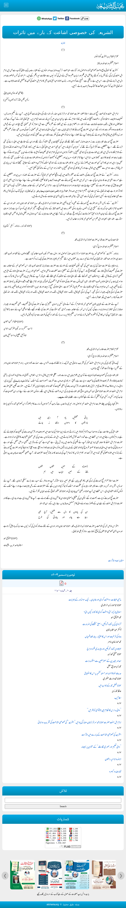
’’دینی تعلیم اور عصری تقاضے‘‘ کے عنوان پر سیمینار (101, 747)
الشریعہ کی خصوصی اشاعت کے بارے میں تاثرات (101, 735)
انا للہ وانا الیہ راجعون (113, 759)
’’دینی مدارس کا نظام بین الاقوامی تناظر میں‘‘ (104, 710)
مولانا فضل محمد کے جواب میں (110, 685)
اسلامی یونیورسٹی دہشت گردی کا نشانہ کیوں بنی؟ (102, 612)
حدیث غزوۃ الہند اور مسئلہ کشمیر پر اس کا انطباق (102, 673)
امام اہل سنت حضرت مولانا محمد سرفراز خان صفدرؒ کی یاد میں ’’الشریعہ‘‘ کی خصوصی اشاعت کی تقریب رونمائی (79, 722)
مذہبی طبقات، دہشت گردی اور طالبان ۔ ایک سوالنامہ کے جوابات (95, 600)
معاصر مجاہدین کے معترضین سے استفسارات (103, 661)
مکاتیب (117, 698)
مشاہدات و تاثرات (116, 561)
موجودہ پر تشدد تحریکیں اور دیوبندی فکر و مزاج (104, 649)
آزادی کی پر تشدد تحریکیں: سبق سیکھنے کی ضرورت (102, 624)
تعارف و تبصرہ (115, 771)
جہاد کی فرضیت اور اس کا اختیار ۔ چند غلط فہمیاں (103, 636)
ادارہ (63, 43)
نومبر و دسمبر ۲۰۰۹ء (63, 575)
